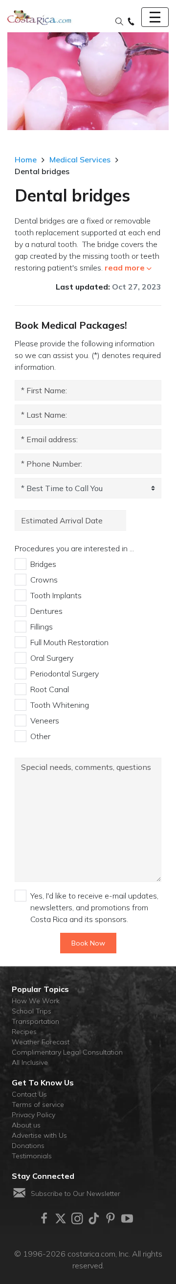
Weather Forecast (40, 1041)
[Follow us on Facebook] (44, 1218)
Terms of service (38, 1104)
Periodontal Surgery (64, 673)
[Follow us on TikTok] (94, 1218)
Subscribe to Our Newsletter (75, 1193)
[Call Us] (131, 22)
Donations (28, 1145)
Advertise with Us (39, 1135)
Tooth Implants (56, 595)
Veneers (44, 720)
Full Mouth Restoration (69, 642)
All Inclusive (30, 1062)
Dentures (46, 611)
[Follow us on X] (60, 1218)
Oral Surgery (51, 658)
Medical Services (79, 159)
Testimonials (32, 1155)
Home (26, 159)
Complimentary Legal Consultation (67, 1052)
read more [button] (125, 267)
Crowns (44, 580)
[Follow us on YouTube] (127, 1218)
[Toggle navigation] (155, 17)
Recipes (24, 1031)
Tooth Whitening (59, 705)
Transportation (35, 1021)
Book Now (88, 943)
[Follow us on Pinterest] (110, 1218)
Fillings (41, 626)
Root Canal (49, 689)
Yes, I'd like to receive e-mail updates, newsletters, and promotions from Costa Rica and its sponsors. (94, 907)
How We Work (36, 1000)
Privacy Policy (33, 1114)
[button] (119, 22)
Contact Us (29, 1094)
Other (40, 736)
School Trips (31, 1011)
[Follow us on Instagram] (77, 1218)
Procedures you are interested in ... (74, 548)
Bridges (43, 564)
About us (26, 1125)
